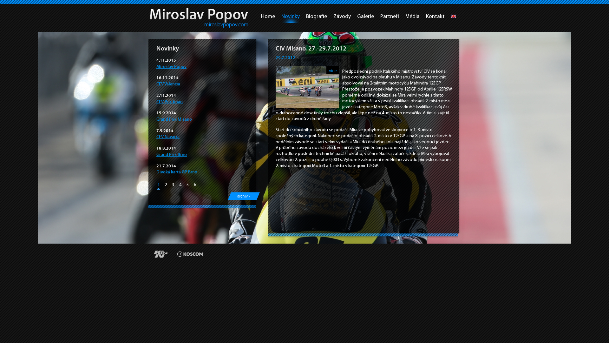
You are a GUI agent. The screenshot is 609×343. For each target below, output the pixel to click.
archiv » (243, 196)
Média (412, 16)
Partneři (389, 16)
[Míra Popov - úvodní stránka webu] (199, 18)
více (333, 70)
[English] (453, 18)
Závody (342, 16)
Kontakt (435, 16)
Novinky (290, 16)
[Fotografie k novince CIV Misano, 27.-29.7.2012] (307, 106)
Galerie (365, 16)
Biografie (316, 16)
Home (268, 16)
